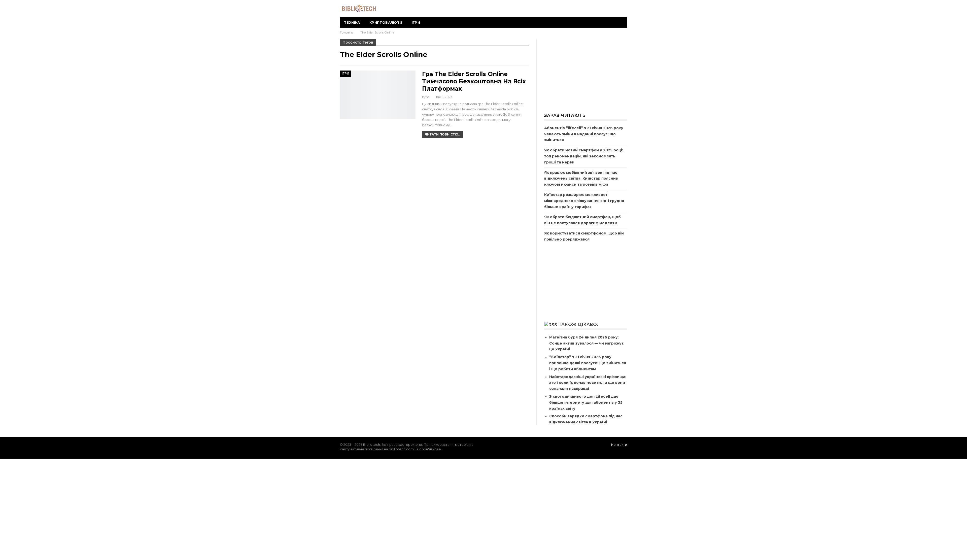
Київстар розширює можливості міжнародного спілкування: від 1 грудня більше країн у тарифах (584, 200)
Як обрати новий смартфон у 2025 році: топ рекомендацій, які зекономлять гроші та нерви (583, 156)
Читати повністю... (442, 134)
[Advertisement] (585, 72)
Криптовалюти (385, 22)
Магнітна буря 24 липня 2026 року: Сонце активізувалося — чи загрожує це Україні (586, 343)
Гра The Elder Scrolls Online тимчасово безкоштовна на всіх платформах (474, 81)
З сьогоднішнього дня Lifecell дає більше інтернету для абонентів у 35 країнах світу (586, 402)
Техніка (352, 22)
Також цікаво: (578, 324)
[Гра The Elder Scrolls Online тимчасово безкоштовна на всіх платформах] (378, 95)
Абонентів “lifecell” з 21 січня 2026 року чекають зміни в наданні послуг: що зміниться (583, 134)
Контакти (619, 445)
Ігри (416, 22)
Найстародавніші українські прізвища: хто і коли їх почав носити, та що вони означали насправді (587, 383)
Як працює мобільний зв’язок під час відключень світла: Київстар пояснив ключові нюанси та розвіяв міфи (581, 178)
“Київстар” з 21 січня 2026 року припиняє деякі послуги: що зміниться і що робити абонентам (587, 363)
